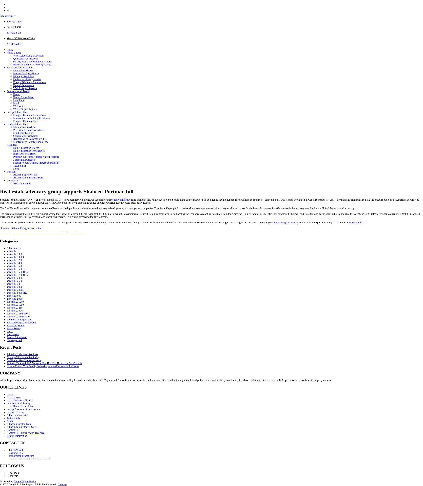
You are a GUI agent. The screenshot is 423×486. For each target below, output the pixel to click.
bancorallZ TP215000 (18, 316)
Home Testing (14, 328)
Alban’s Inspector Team (25, 174)
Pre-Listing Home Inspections (28, 130)
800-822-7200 (14, 21)
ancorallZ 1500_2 (16, 269)
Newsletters (13, 334)
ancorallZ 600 (14, 295)
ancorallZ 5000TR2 (17, 292)
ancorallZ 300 (14, 283)
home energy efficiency (285, 222)
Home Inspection (15, 325)
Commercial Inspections (25, 136)
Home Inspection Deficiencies (29, 150)
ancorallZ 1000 (14, 254)
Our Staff (11, 171)
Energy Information (17, 112)
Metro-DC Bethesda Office (21, 38)
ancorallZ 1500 (14, 266)
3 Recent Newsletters (24, 159)
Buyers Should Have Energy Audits (32, 64)
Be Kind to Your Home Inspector (24, 360)
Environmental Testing (18, 91)
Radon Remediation (23, 97)
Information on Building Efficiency (31, 118)
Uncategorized (14, 340)
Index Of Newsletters (24, 153)
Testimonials (19, 165)
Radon (16, 94)
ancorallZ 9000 (14, 298)
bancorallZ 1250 (15, 304)
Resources (12, 144)
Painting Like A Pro (23, 76)
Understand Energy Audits (27, 79)
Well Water (19, 106)
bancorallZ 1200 (15, 301)
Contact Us (12, 180)
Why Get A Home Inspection (28, 55)
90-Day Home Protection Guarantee (32, 61)
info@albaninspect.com (21, 455)
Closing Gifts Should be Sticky (23, 357)
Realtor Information (17, 124)
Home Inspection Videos (26, 147)
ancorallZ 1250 (14, 260)
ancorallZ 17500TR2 (18, 274)
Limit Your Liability (23, 133)
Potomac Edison (15, 412)
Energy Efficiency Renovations (29, 82)
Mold (16, 103)
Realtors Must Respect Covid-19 (30, 138)
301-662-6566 (14, 32)
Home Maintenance (23, 85)
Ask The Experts (22, 183)
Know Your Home (23, 70)
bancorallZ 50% (15, 310)
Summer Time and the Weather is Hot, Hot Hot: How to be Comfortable (44, 363)
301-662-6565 (16, 452)
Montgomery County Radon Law (30, 141)
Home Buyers (14, 52)
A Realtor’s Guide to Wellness (22, 354)
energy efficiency (121, 199)
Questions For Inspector (25, 58)
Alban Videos (14, 248)
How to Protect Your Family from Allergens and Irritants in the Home (43, 366)
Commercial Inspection (19, 319)
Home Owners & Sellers (19, 67)
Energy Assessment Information (23, 409)
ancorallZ (12, 251)
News (16, 168)
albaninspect (6, 228)
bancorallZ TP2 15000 (18, 313)
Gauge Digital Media (25, 481)
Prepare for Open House (26, 73)
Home (10, 49)
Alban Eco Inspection (18, 415)
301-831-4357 (14, 44)
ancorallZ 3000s (15, 289)
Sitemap (62, 484)
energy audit (354, 222)
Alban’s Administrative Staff (28, 177)
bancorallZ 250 (14, 307)
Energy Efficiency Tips (25, 121)
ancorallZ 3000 (14, 286)
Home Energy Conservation (27, 228)
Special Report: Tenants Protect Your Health (36, 162)
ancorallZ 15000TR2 (18, 272)
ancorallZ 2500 (14, 280)
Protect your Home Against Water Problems (36, 156)
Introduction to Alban (24, 127)
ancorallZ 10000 (15, 257)
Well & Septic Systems (25, 88)
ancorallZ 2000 (14, 277)
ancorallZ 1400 (14, 263)
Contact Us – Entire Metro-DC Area (25, 432)
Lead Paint (18, 100)
